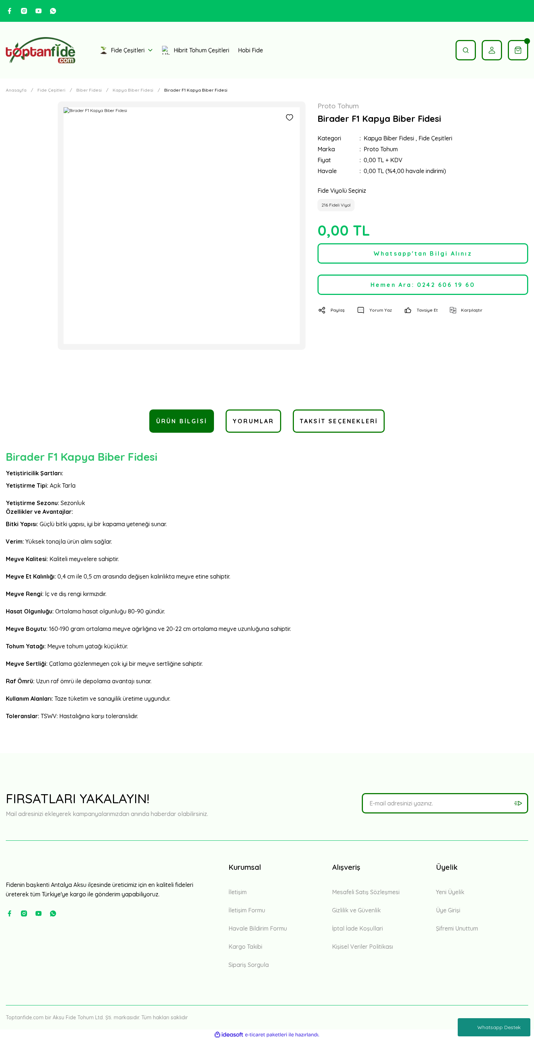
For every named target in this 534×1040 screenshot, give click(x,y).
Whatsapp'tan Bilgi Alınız (422, 253)
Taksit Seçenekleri (339, 421)
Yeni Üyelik (450, 892)
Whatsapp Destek (499, 1027)
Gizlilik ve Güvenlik (356, 910)
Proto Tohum (381, 149)
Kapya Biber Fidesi (389, 138)
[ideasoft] (228, 1034)
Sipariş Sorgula (248, 964)
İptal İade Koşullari (357, 928)
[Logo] (40, 50)
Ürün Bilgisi (181, 421)
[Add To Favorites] (289, 117)
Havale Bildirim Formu (257, 928)
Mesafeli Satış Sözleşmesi (366, 892)
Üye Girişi (448, 910)
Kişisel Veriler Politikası (362, 946)
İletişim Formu (246, 910)
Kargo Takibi (245, 946)
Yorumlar (253, 421)
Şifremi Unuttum (457, 928)
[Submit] (518, 803)
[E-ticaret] (266, 1034)
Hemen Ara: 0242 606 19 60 (423, 284)
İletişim (237, 892)
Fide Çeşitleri (435, 138)
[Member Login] (492, 50)
